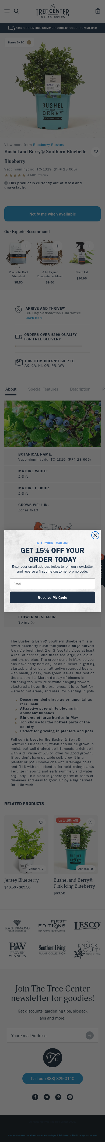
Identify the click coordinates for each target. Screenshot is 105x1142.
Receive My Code (52, 597)
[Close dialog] (95, 535)
